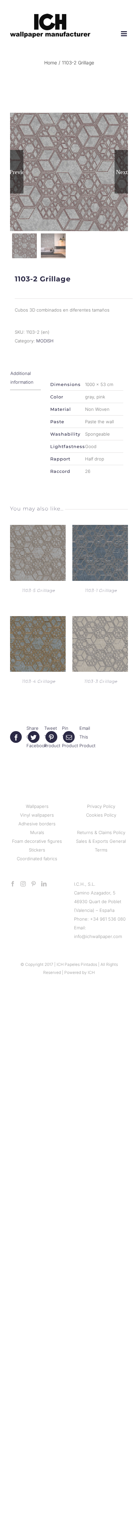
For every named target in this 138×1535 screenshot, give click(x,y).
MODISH (45, 340)
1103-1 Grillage (101, 590)
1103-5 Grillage (38, 590)
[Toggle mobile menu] (124, 33)
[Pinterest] (33, 883)
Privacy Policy (101, 806)
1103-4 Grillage (39, 681)
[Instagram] (23, 883)
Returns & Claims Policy (101, 832)
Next (122, 172)
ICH (91, 972)
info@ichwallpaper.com (98, 936)
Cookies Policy (101, 815)
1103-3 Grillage (101, 681)
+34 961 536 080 (108, 919)
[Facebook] (12, 883)
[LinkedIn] (44, 883)
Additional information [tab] (21, 378)
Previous (16, 172)
